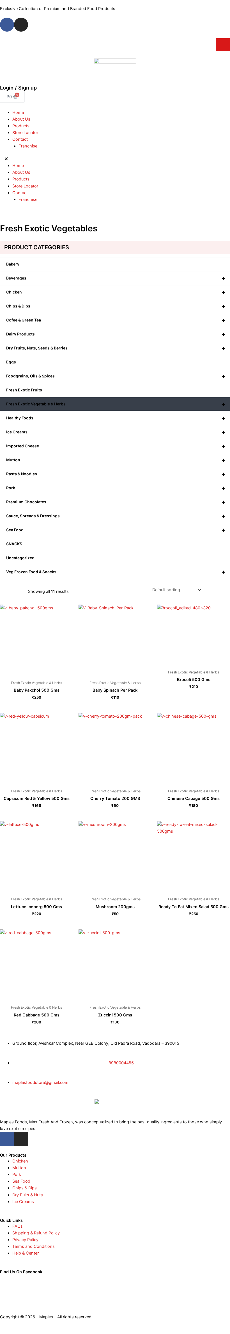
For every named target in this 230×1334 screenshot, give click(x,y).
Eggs (11, 362)
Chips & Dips (116, 306)
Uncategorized (20, 557)
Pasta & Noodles (116, 474)
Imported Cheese (116, 446)
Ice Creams (116, 432)
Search (223, 44)
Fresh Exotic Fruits (24, 389)
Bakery (12, 264)
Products (20, 125)
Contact (20, 139)
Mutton (116, 460)
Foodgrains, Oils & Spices (116, 376)
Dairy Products (116, 334)
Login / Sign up (18, 87)
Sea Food (116, 530)
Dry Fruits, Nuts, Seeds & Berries (116, 348)
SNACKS (14, 543)
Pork (116, 488)
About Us (21, 119)
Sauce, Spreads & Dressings (116, 516)
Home (18, 112)
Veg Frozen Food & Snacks (116, 572)
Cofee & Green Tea (116, 320)
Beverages (116, 278)
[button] (115, 159)
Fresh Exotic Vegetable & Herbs (116, 404)
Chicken (116, 292)
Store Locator (25, 132)
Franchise (28, 146)
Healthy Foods (116, 418)
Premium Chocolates (116, 502)
